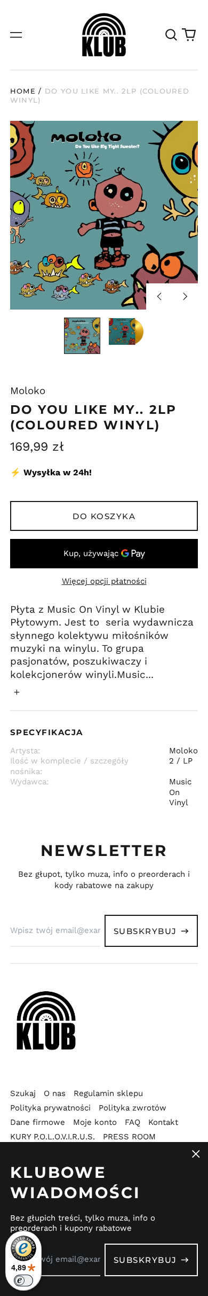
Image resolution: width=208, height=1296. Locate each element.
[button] (171, 35)
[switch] (23, 1280)
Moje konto (95, 1122)
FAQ (132, 1122)
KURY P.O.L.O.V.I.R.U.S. (52, 1136)
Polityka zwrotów (132, 1108)
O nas (55, 1093)
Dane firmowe (37, 1122)
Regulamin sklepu (108, 1093)
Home (23, 91)
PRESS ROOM (129, 1136)
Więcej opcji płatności (104, 581)
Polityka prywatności (50, 1108)
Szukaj (23, 1093)
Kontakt (163, 1122)
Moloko (27, 391)
